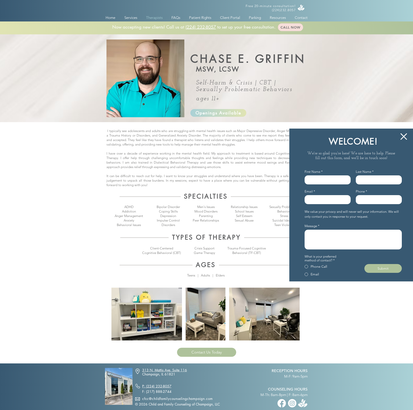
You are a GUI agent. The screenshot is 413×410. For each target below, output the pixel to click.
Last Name (365, 172)
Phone (361, 191)
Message (312, 226)
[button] (404, 136)
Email (310, 191)
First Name (314, 172)
